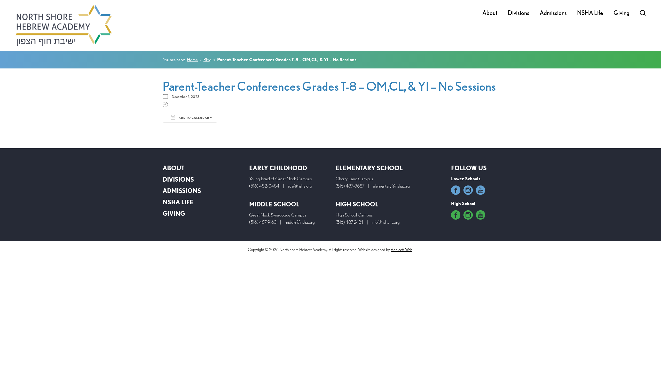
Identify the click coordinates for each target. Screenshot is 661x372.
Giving (621, 13)
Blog (207, 59)
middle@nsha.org (300, 222)
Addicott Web (401, 249)
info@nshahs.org (386, 222)
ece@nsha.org (300, 186)
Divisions (518, 13)
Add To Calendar (193, 118)
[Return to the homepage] (63, 25)
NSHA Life (590, 13)
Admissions (553, 13)
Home (192, 59)
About (490, 13)
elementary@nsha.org (391, 186)
